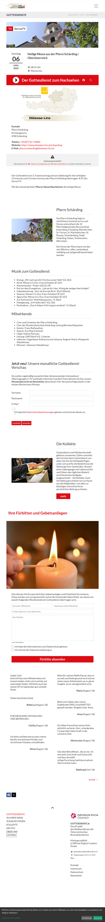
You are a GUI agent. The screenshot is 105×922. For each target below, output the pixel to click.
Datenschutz (76, 872)
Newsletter (76, 875)
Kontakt (74, 865)
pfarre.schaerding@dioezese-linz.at (36, 148)
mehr (63, 496)
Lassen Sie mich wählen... (11, 918)
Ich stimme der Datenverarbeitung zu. (33, 649)
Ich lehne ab (87, 918)
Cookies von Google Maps (39, 164)
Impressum (76, 868)
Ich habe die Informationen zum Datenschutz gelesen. (41, 646)
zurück (92, 779)
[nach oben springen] (52, 807)
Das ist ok (98, 918)
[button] (83, 80)
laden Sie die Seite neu (60, 164)
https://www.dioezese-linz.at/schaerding (41, 145)
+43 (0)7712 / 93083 (30, 141)
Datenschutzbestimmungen (40, 412)
